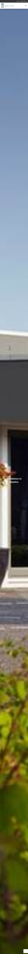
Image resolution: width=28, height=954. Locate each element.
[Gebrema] (8, 5)
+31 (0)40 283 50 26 (23, 1)
